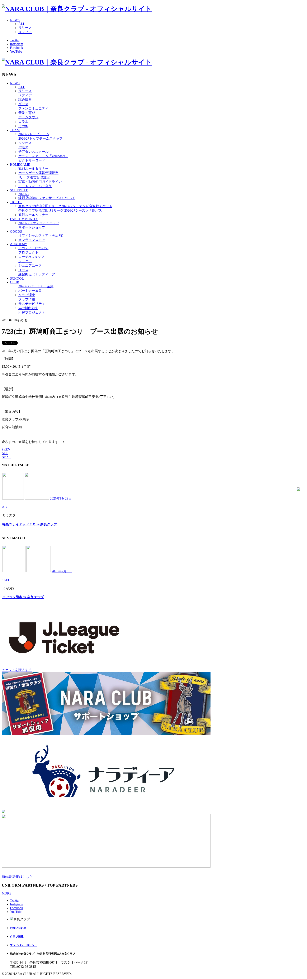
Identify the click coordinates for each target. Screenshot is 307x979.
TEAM (15, 130)
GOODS (16, 231)
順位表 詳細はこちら (17, 876)
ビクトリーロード (31, 160)
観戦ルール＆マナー (33, 168)
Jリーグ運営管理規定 (34, 177)
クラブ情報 (26, 299)
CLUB (14, 282)
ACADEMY (18, 244)
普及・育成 (26, 113)
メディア (25, 32)
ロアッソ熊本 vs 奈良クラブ (23, 597)
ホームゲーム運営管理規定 (38, 173)
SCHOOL (17, 278)
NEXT (6, 457)
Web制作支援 (28, 308)
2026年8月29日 (61, 498)
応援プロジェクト (31, 312)
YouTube (16, 51)
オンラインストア (31, 240)
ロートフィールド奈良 (35, 186)
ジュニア (25, 261)
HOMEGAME (20, 164)
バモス (23, 147)
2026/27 (23, 194)
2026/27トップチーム (33, 134)
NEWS (15, 20)
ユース (23, 270)
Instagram (16, 44)
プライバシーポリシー (23, 945)
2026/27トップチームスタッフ (40, 138)
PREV (6, 449)
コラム (23, 121)
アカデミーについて (33, 248)
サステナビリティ (31, 303)
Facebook (16, 47)
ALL (21, 23)
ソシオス (25, 143)
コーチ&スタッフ (31, 257)
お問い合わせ (18, 928)
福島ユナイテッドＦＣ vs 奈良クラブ (29, 524)
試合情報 (25, 99)
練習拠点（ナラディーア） (38, 274)
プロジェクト (28, 252)
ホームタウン (28, 117)
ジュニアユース (30, 265)
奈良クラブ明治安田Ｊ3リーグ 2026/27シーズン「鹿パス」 (61, 210)
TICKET (16, 202)
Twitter (14, 40)
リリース (25, 27)
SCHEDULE (19, 190)
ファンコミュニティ (33, 108)
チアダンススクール (33, 151)
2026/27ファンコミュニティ (38, 223)
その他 (23, 126)
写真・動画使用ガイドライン (40, 181)
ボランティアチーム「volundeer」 (43, 156)
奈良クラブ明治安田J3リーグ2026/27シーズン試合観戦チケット (65, 206)
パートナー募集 (30, 290)
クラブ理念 (26, 295)
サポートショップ (31, 227)
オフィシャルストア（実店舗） (41, 235)
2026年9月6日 (62, 571)
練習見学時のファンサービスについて (46, 198)
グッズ (23, 104)
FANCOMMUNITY (24, 219)
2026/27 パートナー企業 (35, 286)
